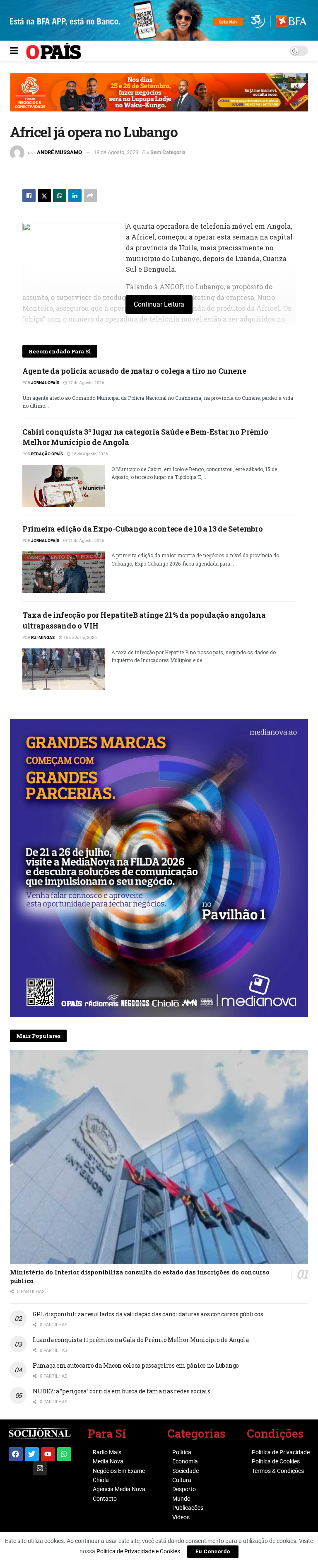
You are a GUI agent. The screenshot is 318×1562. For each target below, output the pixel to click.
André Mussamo (59, 152)
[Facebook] (16, 1454)
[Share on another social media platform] (90, 195)
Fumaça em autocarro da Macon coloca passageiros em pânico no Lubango (136, 1365)
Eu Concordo (212, 1551)
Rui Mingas (43, 637)
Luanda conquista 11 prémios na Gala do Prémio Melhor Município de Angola (141, 1340)
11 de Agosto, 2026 (85, 540)
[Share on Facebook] (29, 195)
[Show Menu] (14, 51)
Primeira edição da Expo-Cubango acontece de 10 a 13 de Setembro (142, 529)
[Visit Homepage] (53, 51)
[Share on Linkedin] (75, 195)
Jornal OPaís (45, 382)
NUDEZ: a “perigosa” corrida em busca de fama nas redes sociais (121, 1391)
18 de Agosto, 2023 (116, 152)
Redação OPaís (47, 454)
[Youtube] (48, 1454)
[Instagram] (40, 1468)
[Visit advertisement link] (159, 98)
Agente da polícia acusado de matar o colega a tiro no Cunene (134, 371)
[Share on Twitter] (44, 195)
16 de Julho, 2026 (80, 637)
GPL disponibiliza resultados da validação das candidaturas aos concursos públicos (148, 1314)
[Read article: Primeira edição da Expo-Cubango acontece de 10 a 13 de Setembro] (63, 572)
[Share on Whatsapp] (59, 195)
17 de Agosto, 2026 (85, 382)
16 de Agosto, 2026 (89, 454)
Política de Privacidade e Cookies (138, 1551)
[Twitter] (32, 1454)
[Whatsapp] (64, 1454)
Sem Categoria (168, 152)
